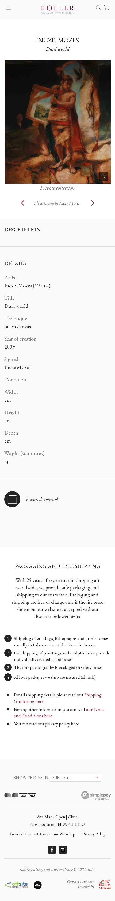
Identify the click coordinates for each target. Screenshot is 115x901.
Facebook (52, 850)
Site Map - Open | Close (57, 817)
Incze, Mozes (57, 40)
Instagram (63, 850)
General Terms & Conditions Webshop (42, 834)
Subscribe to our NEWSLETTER (58, 824)
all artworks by (56, 203)
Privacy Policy (93, 834)
